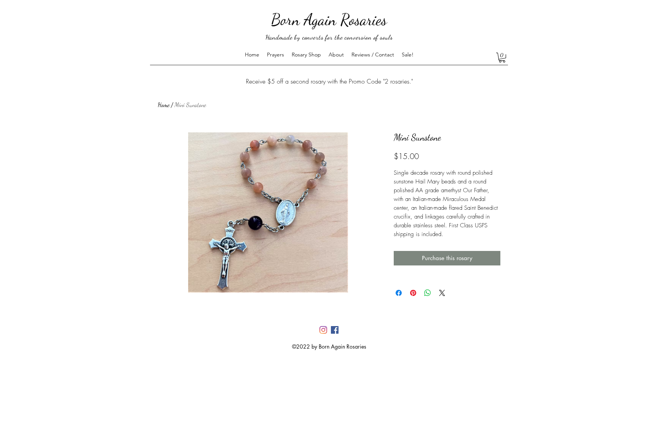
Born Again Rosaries (329, 19)
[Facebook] (335, 330)
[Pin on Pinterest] (413, 292)
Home (163, 104)
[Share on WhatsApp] (427, 292)
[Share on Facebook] (398, 292)
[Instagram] (323, 330)
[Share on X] (442, 292)
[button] (502, 58)
